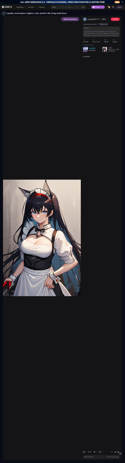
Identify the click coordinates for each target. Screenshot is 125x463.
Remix (115, 19)
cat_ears (93, 35)
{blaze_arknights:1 (104, 33)
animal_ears (100, 35)
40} (114, 31)
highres (101, 31)
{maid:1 (110, 31)
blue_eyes (107, 35)
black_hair (87, 35)
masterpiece (95, 31)
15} (97, 33)
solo (106, 31)
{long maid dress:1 (89, 33)
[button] (83, 7)
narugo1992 (92, 19)
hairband (114, 35)
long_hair (115, 33)
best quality (87, 31)
